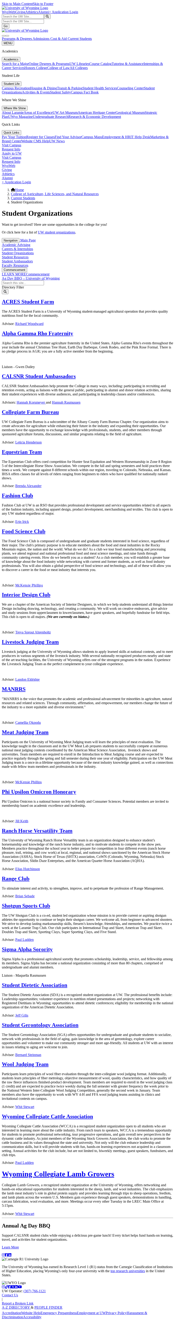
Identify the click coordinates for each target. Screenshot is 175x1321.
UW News (57, 141)
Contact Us (10, 1295)
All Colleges (79, 68)
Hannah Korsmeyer (31, 402)
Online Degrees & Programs (49, 64)
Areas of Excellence (38, 112)
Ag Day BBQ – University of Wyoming (31, 278)
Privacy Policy (116, 1313)
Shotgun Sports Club (26, 906)
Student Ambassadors (17, 261)
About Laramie (13, 112)
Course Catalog (100, 64)
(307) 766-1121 (34, 1291)
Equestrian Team (22, 452)
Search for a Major (15, 64)
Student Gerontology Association (40, 1025)
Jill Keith (21, 821)
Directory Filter (13, 287)
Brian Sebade (25, 896)
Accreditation (11, 1313)
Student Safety (60, 92)
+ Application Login (63, 12)
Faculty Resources (15, 265)
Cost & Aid (59, 39)
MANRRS (14, 689)
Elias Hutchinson (27, 869)
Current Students (80, 39)
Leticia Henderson (28, 442)
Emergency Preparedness (59, 1313)
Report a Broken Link (17, 1303)
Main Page (27, 240)
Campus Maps (91, 137)
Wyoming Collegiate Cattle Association (47, 1116)
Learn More (10, 1247)
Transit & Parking (69, 88)
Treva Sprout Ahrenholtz (33, 632)
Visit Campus (11, 145)
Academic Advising (16, 245)
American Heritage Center (97, 112)
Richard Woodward (29, 324)
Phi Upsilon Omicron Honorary (39, 792)
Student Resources (15, 257)
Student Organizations (18, 253)
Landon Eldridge (27, 679)
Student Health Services (99, 88)
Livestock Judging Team (30, 642)
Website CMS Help (35, 141)
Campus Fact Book (85, 92)
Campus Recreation (16, 88)
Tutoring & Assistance (128, 64)
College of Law (58, 68)
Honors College (35, 68)
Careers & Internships (17, 249)
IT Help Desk (140, 137)
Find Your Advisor (68, 137)
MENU (8, 43)
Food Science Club (23, 531)
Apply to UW (12, 153)
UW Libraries (79, 64)
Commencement (14, 270)
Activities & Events (36, 92)
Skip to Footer (43, 4)
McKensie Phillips (29, 585)
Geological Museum (130, 112)
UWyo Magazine (20, 117)
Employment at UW (91, 1313)
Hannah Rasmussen (66, 402)
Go (6, 26)
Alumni (43, 12)
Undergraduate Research (50, 117)
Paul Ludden (24, 940)
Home (19, 190)
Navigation (11, 240)
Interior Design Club (26, 595)
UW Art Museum (65, 112)
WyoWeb (8, 12)
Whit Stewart (24, 1107)
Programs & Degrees (17, 39)
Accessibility (32, 1317)
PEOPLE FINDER (48, 1307)
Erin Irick (22, 522)
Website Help (31, 1313)
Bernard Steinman (28, 1055)
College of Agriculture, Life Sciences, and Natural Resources (55, 194)
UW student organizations (56, 232)
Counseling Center (130, 88)
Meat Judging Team (25, 732)
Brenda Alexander (28, 486)
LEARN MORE (14, 274)
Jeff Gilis (21, 1015)
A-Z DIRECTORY (16, 1307)
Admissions (41, 39)
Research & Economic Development (94, 117)
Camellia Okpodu (28, 722)
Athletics (31, 12)
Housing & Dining (43, 88)
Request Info (11, 149)
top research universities (128, 1271)
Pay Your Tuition (14, 137)
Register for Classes (40, 137)
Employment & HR (116, 137)
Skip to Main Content (17, 4)
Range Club (15, 879)
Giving (20, 12)
